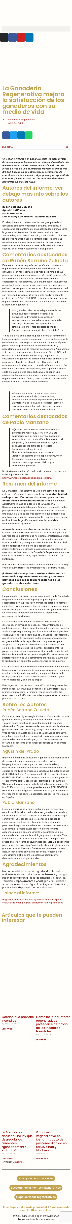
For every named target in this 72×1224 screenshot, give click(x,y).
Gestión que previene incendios (18, 1019)
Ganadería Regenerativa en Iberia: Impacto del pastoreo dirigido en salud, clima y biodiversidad (51, 1141)
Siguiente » (18, 1161)
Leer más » (8, 1028)
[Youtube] (21, 37)
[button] (36, 29)
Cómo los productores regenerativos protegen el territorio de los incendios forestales (53, 1024)
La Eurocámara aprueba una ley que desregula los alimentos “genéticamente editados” (17, 1141)
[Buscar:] (36, 147)
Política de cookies (39, 1210)
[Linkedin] (29, 37)
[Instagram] (4, 37)
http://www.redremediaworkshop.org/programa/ (27, 477)
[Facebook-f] (12, 37)
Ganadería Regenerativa (21, 119)
